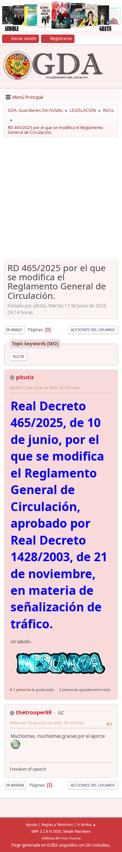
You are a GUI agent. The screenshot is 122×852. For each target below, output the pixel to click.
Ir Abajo (14, 329)
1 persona (21, 689)
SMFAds (48, 838)
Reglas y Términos (57, 824)
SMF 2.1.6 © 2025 (46, 831)
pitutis (25, 377)
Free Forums (71, 838)
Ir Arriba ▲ (86, 824)
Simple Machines (77, 831)
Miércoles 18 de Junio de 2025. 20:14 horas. (47, 722)
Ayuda (31, 824)
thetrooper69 (34, 712)
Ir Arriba (15, 785)
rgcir (18, 356)
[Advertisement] (61, 201)
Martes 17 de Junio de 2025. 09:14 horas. (45, 387)
